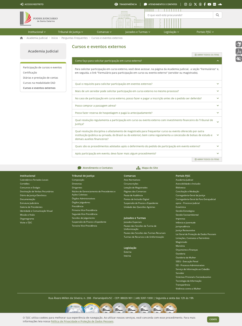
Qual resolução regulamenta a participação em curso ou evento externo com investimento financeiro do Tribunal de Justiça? (144, 122)
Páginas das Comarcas (135, 191)
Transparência (183, 284)
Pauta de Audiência (133, 195)
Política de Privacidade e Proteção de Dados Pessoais (82, 321)
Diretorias (77, 183)
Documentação (27, 199)
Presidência (77, 206)
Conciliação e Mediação (187, 191)
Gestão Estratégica (185, 210)
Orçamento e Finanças (187, 249)
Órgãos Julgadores (81, 202)
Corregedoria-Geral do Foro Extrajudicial (196, 199)
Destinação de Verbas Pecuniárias (37, 191)
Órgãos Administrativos (83, 198)
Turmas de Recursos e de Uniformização (144, 236)
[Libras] (239, 44)
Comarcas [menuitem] (103, 32)
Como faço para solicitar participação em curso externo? (108, 60)
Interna (127, 255)
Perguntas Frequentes (74, 38)
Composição (78, 179)
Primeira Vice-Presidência (84, 210)
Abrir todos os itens (208, 54)
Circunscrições (131, 183)
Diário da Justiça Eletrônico (33, 195)
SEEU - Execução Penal (187, 261)
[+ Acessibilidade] (239, 58)
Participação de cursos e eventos (42, 67)
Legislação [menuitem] (170, 32)
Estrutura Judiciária (29, 203)
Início (54, 38)
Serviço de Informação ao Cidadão (193, 269)
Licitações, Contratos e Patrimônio (192, 238)
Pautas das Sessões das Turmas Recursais (145, 232)
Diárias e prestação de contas (40, 77)
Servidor (180, 273)
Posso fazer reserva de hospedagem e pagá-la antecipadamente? (113, 112)
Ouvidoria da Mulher (186, 257)
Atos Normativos (132, 179)
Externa (127, 251)
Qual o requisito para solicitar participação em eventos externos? (113, 84)
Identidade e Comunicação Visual (36, 210)
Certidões (25, 183)
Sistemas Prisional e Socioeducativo (193, 276)
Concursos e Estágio (30, 187)
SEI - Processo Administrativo (190, 265)
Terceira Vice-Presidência (84, 225)
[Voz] (239, 51)
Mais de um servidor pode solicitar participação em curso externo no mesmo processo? (127, 91)
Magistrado (181, 241)
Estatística (181, 206)
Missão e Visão (27, 214)
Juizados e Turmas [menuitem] (136, 32)
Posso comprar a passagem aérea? (95, 105)
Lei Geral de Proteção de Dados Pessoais (196, 234)
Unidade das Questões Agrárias (139, 206)
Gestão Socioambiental (187, 214)
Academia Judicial (37, 38)
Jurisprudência (183, 226)
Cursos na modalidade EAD (39, 82)
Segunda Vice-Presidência (84, 214)
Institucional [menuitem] (35, 32)
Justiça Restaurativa (185, 230)
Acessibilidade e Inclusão (188, 183)
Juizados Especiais (133, 222)
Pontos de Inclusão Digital (136, 199)
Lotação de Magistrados (136, 187)
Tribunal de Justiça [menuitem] (69, 32)
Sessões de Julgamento (83, 217)
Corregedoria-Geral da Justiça (190, 195)
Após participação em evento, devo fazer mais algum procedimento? (115, 153)
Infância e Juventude (186, 222)
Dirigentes (77, 187)
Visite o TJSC (26, 222)
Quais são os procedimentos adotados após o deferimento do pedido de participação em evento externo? (137, 146)
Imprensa (180, 218)
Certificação (30, 72)
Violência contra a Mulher (188, 288)
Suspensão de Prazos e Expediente (89, 221)
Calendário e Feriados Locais (34, 179)
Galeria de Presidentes (31, 206)
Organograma (27, 218)
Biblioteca (180, 187)
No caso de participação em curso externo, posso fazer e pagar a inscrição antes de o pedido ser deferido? (138, 98)
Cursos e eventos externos (107, 38)
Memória (180, 245)
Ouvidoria (180, 253)
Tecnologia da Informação (188, 280)
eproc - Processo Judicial (188, 203)
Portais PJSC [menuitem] (204, 32)
